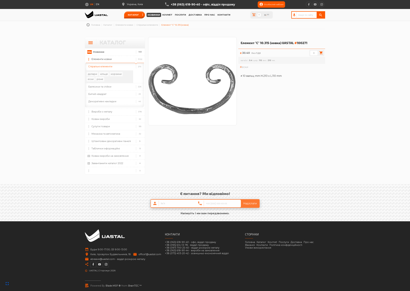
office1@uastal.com (150, 254)
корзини (116, 74)
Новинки (154, 14)
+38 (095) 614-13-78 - (187, 245)
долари (92, 74)
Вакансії (250, 245)
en (97, 4)
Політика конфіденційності (285, 245)
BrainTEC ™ (135, 285)
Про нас (209, 14)
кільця (104, 74)
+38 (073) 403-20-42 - (197, 253)
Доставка (195, 14)
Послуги (180, 14)
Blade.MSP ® (113, 285)
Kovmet (167, 14)
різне (100, 79)
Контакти (223, 14)
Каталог (133, 14)
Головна (250, 242)
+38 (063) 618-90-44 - (192, 250)
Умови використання (258, 247)
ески (91, 79)
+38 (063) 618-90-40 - (203, 4)
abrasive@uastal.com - (117, 259)
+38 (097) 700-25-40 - (192, 247)
